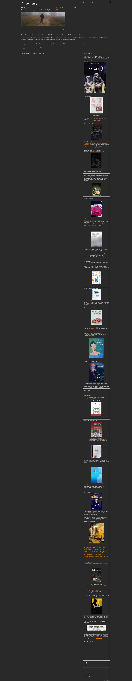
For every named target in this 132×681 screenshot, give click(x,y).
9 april (38, 44)
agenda (86, 2)
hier (49, 31)
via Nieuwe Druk (102, 439)
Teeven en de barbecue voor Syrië (92, 619)
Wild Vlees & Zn (96, 120)
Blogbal (64, 34)
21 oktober (66, 44)
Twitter (57, 10)
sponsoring (95, 2)
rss (108, 2)
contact (81, 2)
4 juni (31, 44)
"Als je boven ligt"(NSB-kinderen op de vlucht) (95, 399)
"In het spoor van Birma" (99, 224)
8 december (56, 44)
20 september (77, 44)
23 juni (25, 44)
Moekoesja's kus (103, 585)
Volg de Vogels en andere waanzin (95, 151)
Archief (86, 44)
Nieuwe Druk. (69, 29)
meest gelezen (102, 2)
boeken (90, 2)
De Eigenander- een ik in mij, (96, 590)
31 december (46, 44)
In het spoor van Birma (98, 177)
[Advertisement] (93, 651)
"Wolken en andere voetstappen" (92, 301)
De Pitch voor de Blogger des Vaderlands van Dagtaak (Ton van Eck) (96, 555)
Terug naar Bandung (90, 218)
